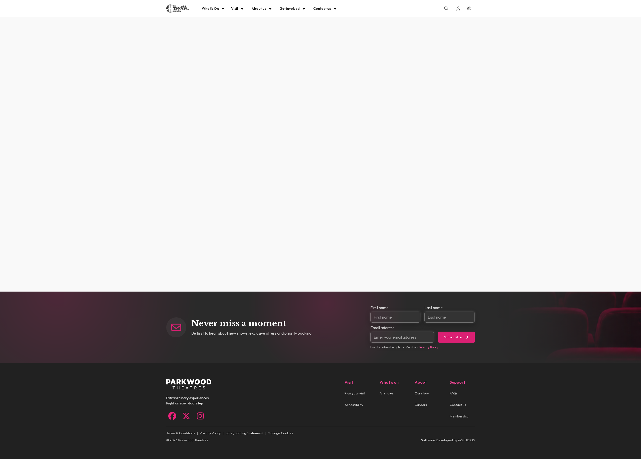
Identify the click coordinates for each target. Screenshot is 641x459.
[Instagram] (200, 416)
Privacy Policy (428, 347)
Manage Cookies (280, 433)
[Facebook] (172, 416)
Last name (433, 307)
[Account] (458, 9)
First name (379, 307)
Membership (459, 416)
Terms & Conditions (180, 433)
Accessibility (354, 405)
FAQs (453, 393)
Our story (422, 393)
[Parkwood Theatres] (177, 9)
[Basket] (469, 9)
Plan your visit (355, 393)
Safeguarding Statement (244, 433)
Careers (421, 405)
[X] (186, 416)
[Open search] (446, 9)
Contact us (458, 405)
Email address (382, 327)
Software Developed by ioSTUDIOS (448, 440)
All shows (386, 393)
